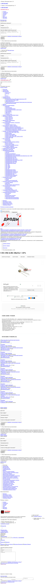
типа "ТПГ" (7, 165)
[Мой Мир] (32, 298)
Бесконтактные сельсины (10, 195)
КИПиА (4, 470)
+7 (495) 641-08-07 (4, 531)
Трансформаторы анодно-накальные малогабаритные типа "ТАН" (18, 155)
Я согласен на (12, 36)
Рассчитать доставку (33, 295)
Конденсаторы (6, 467)
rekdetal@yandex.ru (38, 516)
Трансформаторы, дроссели (8, 484)
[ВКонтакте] (29, 298)
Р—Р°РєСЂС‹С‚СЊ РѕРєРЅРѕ (18, 537)
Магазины (5, 17)
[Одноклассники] (31, 298)
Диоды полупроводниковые (8, 471)
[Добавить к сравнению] (43, 263)
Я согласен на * (12, 561)
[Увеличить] (23, 270)
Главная (4, 11)
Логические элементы (7, 473)
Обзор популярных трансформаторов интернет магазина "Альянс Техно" (15, 230)
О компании (5, 12)
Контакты (5, 16)
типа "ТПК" (7, 166)
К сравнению (10, 369)
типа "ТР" (7, 168)
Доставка (5, 13)
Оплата (4, 14)
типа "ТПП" (7, 167)
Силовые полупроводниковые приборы (11, 480)
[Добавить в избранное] (43, 261)
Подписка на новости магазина (6, 206)
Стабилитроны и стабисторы (9, 482)
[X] (34, 298)
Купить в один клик (14, 563)
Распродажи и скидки (7, 202)
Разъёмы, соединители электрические (10, 477)
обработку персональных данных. (14, 36)
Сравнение (9, 345)
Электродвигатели (6, 469)
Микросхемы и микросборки (9, 474)
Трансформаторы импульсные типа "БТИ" (14, 160)
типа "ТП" (7, 164)
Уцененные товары (7, 204)
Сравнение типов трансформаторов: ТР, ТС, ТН (10, 239)
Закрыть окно (3, 48)
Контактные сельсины (9, 196)
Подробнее (2, 344)
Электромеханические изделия (9, 489)
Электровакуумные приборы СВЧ (10, 488)
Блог (4, 15)
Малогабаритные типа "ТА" (11, 157)
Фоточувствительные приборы (9, 487)
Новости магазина (5, 211)
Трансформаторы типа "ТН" (11, 162)
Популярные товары (7, 201)
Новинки (5, 200)
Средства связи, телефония (8, 481)
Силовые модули (6, 468)
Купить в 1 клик (31, 290)
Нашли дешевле (17, 295)
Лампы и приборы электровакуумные (10, 472)
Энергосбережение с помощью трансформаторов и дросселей (13, 235)
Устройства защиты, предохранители (10, 486)
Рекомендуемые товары (8, 203)
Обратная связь (3, 530)
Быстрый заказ (3, 20)
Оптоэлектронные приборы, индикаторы (11, 475)
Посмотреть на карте (5, 523)
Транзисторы (5, 466)
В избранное (3, 346)
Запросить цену (11, 581)
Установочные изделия (7, 485)
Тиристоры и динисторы (8, 483)
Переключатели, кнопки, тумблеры (10, 476)
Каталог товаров (3, 87)
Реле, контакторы (6, 478)
